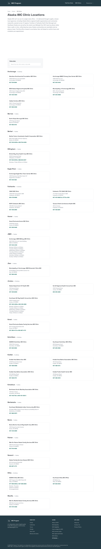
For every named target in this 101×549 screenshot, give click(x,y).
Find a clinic (13, 61)
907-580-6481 (13, 274)
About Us (76, 522)
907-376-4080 (13, 506)
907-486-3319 (56, 378)
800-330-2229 (56, 292)
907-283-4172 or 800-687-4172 (17, 330)
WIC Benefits (55, 524)
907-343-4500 (13, 94)
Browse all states (34, 533)
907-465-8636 (13, 292)
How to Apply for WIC (57, 529)
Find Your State (69, 3)
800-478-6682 (13, 197)
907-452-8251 (56, 209)
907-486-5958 (13, 365)
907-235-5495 (13, 227)
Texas (31, 527)
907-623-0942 (57, 483)
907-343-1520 (13, 179)
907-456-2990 (13, 209)
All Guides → (55, 538)
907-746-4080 (13, 448)
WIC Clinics (78, 3)
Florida (31, 529)
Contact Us (77, 524)
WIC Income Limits (56, 531)
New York (32, 531)
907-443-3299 (13, 430)
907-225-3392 (13, 348)
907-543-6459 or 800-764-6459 (17, 142)
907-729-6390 (13, 82)
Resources (89, 3)
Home (9, 11)
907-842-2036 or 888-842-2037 (17, 160)
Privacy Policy (77, 527)
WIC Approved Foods (57, 533)
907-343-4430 (13, 245)
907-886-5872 (13, 413)
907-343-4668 (57, 94)
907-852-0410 (13, 124)
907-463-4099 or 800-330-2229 (17, 304)
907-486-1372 (56, 365)
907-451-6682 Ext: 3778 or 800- (61, 197)
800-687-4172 (13, 466)
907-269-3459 (13, 107)
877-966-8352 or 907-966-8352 (17, 483)
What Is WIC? (55, 522)
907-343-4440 (57, 82)
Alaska (13, 11)
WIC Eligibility (55, 527)
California (32, 524)
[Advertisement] (50, 47)
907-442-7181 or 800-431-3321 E (17, 395)
